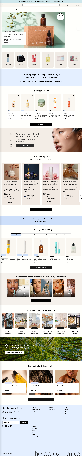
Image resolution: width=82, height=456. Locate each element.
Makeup (11, 9)
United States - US (6, 453)
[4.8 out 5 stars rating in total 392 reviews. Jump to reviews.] (20, 256)
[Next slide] (78, 28)
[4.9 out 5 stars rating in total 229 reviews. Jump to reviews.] (4, 256)
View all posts (41, 399)
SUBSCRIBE (24, 422)
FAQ (33, 432)
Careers (50, 413)
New (3, 9)
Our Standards (66, 9)
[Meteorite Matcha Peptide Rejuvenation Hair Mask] (41, 102)
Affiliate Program (52, 411)
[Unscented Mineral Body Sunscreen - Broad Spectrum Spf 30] (55, 102)
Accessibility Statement (36, 436)
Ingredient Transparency (45, 81)
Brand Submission (52, 409)
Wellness (23, 9)
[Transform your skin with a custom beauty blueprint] (41, 140)
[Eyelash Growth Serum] (57, 247)
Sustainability (58, 81)
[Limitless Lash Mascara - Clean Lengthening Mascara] (24, 247)
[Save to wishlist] (19, 95)
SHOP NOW (6, 42)
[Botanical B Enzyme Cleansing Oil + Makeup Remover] (41, 247)
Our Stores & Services (75, 9)
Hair (19, 9)
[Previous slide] (3, 28)
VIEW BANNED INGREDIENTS (41, 221)
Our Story (60, 9)
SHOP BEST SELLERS (41, 267)
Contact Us (34, 430)
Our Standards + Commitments (14, 352)
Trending (16, 234)
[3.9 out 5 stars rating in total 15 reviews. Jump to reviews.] (53, 256)
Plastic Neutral (32, 81)
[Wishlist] (76, 5)
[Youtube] (11, 426)
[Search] (23, 5)
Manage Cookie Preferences (37, 438)
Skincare (7, 9)
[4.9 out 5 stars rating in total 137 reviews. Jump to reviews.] (69, 256)
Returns (33, 434)
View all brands (41, 300)
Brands (27, 9)
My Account (34, 428)
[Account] (74, 5)
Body (16, 9)
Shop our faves (41, 209)
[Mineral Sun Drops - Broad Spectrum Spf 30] (69, 102)
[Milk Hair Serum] (73, 247)
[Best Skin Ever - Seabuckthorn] (8, 247)
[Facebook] (6, 426)
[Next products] (78, 107)
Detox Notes (39, 9)
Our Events (34, 413)
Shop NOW (10, 202)
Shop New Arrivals (41, 124)
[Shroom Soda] (14, 102)
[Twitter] (8, 426)
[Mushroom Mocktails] (27, 102)
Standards (22, 81)
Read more (7, 390)
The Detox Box (33, 9)
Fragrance (66, 234)
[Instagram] (3, 426)
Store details (8, 333)
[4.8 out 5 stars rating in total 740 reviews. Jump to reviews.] (36, 256)
